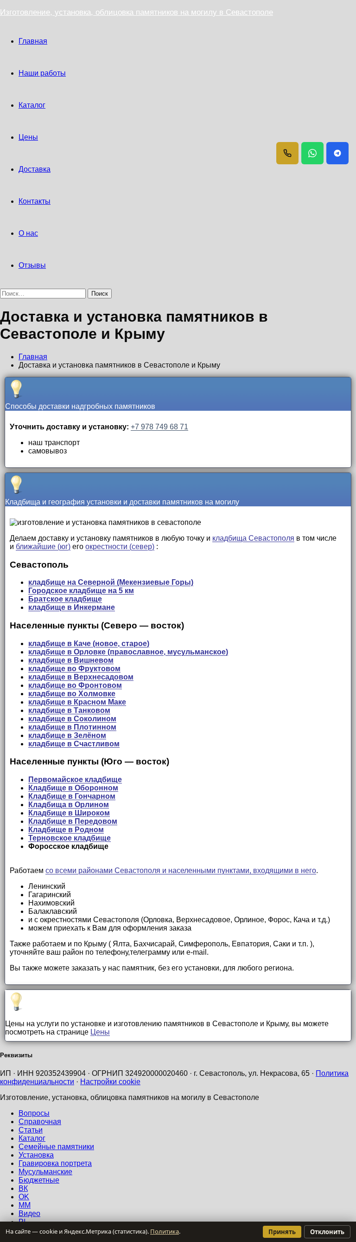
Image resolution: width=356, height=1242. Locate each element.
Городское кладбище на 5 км (81, 591)
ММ (25, 1205)
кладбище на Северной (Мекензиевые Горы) (110, 582)
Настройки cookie (110, 1082)
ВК (23, 1188)
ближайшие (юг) (43, 546)
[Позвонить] (287, 153)
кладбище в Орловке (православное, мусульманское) (128, 652)
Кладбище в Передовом (72, 821)
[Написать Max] (337, 153)
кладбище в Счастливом (74, 744)
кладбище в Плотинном (72, 727)
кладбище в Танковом (69, 710)
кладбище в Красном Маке (77, 702)
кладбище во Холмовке (71, 694)
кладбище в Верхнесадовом (81, 677)
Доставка (35, 169)
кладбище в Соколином (72, 719)
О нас (28, 233)
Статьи (31, 1130)
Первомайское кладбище (75, 779)
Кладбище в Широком (69, 813)
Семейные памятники (56, 1147)
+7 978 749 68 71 (159, 427)
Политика (164, 1231)
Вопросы (34, 1113)
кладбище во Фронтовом (75, 685)
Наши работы (42, 73)
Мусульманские (45, 1172)
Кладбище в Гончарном (71, 796)
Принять (282, 1232)
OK (24, 1197)
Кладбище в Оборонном (73, 788)
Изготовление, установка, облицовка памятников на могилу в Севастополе (136, 12)
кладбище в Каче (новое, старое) (88, 643)
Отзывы (32, 265)
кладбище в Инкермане (71, 607)
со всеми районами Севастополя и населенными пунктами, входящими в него (180, 870)
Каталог (32, 105)
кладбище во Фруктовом (74, 669)
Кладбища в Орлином (68, 805)
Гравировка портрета (55, 1163)
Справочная (40, 1122)
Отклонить (327, 1232)
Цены (28, 137)
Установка (36, 1155)
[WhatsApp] (312, 153)
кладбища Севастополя (253, 538)
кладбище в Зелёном (67, 735)
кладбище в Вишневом (71, 660)
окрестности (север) (119, 546)
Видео (29, 1213)
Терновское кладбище (69, 838)
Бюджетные (39, 1180)
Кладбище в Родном (66, 830)
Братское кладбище (65, 599)
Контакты (35, 201)
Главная (33, 41)
